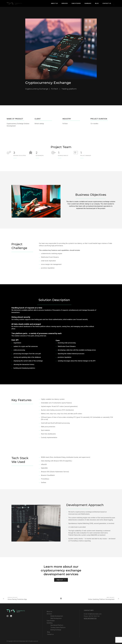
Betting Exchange (56, 630)
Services (64, 3)
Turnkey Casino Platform (58, 627)
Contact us (106, 3)
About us (54, 3)
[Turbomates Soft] (14, 3)
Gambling (87, 3)
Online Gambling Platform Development (101, 599)
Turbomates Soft (23, 641)
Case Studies (76, 3)
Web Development (56, 618)
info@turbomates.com (95, 614)
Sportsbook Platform (57, 625)
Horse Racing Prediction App (17, 599)
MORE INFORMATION (90, 618)
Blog (97, 3)
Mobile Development (57, 616)
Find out (60, 580)
